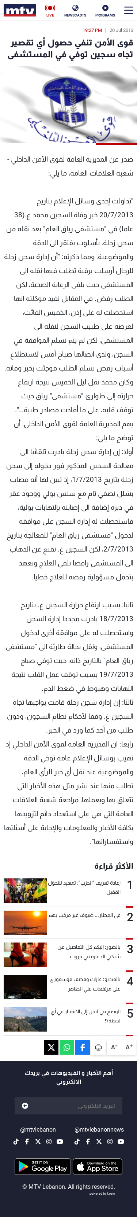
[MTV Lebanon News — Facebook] (88, 1141)
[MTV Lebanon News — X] (99, 1141)
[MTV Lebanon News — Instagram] (109, 1141)
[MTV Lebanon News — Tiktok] (77, 1141)
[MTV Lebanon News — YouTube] (120, 1141)
